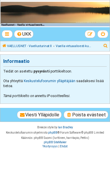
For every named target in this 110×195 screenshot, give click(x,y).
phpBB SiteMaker (55, 142)
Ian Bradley (65, 127)
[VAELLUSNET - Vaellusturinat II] (54, 14)
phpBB (52, 132)
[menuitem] (24, 34)
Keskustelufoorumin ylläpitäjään (49, 81)
